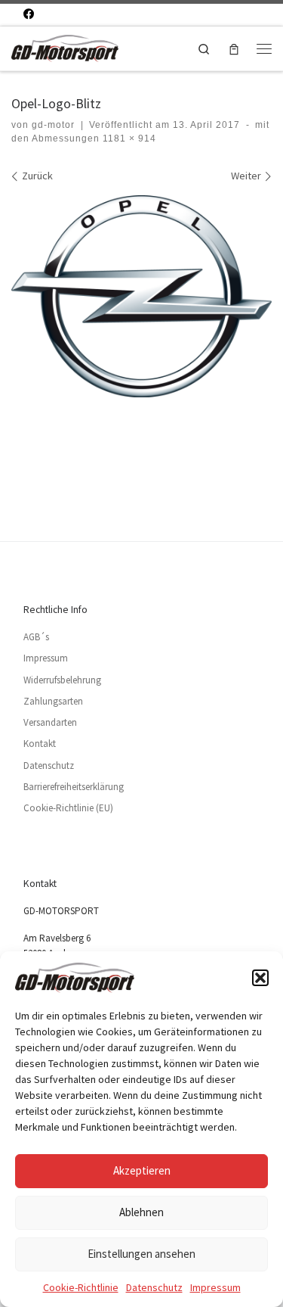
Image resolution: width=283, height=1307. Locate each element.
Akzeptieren (142, 1170)
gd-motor (53, 125)
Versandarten (50, 722)
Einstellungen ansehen (141, 1253)
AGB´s (36, 636)
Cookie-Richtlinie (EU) (68, 807)
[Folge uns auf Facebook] (28, 14)
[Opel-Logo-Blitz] (141, 296)
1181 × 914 (128, 138)
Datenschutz (154, 1287)
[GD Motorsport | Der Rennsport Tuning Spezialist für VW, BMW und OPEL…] (64, 46)
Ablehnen (141, 1212)
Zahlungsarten (53, 701)
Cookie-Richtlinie (80, 1287)
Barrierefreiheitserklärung (73, 786)
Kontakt (39, 743)
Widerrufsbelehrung (62, 680)
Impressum (215, 1287)
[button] (260, 977)
